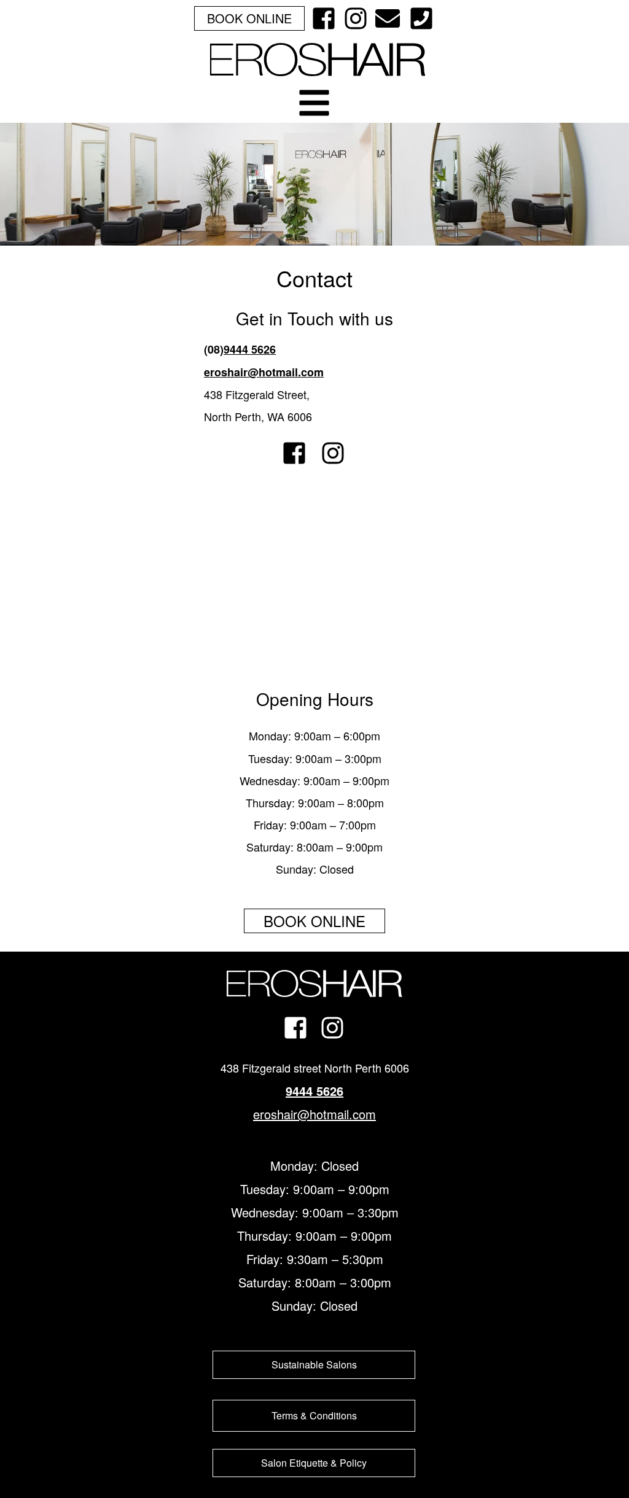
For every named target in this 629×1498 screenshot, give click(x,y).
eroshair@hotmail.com (264, 372)
